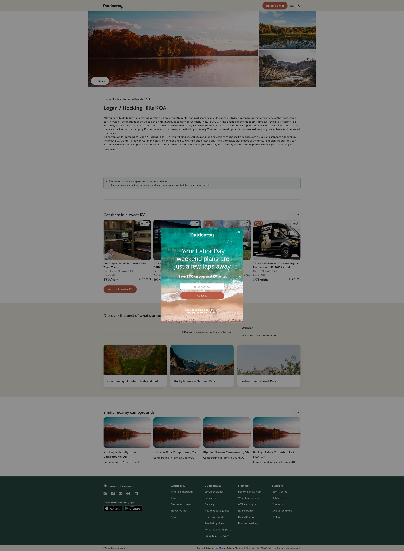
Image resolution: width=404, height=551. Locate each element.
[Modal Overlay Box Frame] (202, 275)
